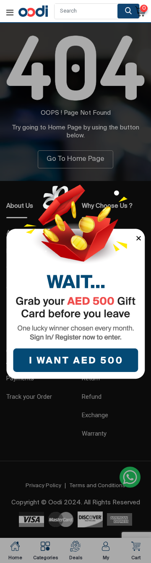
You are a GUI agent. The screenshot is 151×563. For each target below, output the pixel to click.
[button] (138, 238)
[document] (75, 281)
